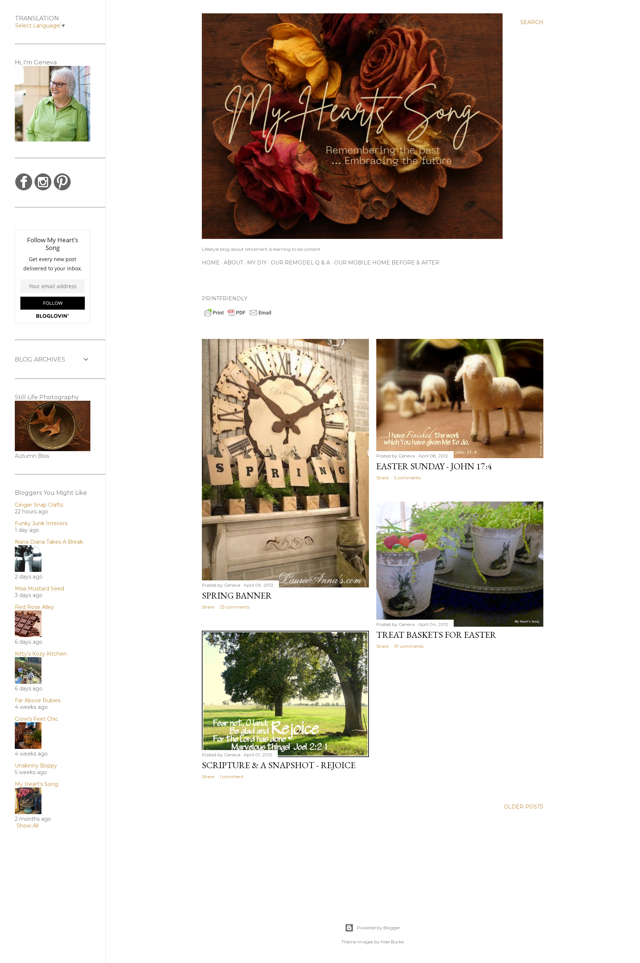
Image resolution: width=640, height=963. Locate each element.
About (233, 262)
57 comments (408, 646)
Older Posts (523, 806)
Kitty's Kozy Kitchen (41, 653)
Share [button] (208, 607)
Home (211, 262)
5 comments (407, 477)
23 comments (234, 607)
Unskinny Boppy (36, 765)
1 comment (232, 776)
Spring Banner (237, 595)
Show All (28, 825)
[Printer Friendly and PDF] (238, 315)
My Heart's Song (36, 784)
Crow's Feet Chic (36, 719)
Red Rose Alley (34, 607)
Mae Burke (392, 941)
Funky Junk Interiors (41, 523)
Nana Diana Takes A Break (49, 542)
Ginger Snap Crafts (39, 505)
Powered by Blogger (378, 927)
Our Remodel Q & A (300, 262)
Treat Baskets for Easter (436, 634)
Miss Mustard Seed (39, 588)
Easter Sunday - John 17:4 (434, 466)
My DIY (257, 262)
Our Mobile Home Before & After (386, 262)
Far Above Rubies (37, 700)
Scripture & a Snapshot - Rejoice (279, 765)
